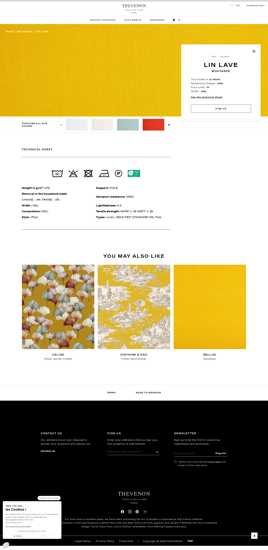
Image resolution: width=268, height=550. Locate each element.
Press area (126, 541)
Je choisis (17, 536)
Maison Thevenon (103, 20)
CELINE (58, 354)
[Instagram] (129, 511)
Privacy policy (214, 461)
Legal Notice (83, 541)
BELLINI (209, 354)
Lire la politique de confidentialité (18, 526)
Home (10, 31)
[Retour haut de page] (134, 535)
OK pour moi (47, 536)
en (238, 5)
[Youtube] (145, 511)
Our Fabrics (132, 20)
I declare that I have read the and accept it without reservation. (202, 463)
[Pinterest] (137, 511)
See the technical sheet (206, 97)
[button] (169, 125)
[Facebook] (122, 511)
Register (221, 453)
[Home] (134, 8)
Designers (157, 20)
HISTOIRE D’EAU (133, 354)
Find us (221, 108)
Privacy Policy (105, 541)
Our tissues (24, 31)
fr (231, 5)
